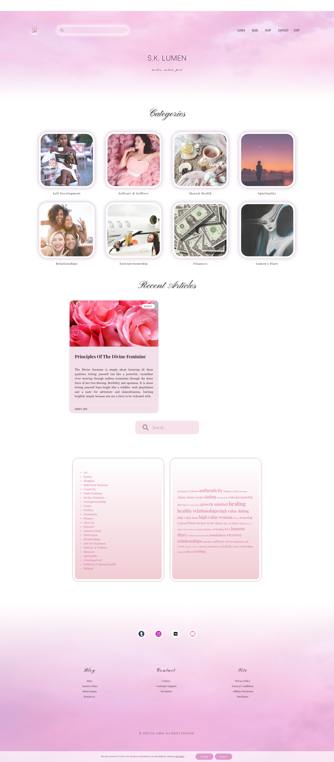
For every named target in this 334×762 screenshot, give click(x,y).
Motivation (90, 535)
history (236, 518)
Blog (255, 30)
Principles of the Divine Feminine (110, 356)
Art (86, 472)
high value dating (234, 511)
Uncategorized (93, 560)
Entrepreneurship (134, 263)
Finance (89, 518)
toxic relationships (243, 546)
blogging (243, 491)
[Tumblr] (141, 634)
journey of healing (214, 529)
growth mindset (214, 504)
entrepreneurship (241, 497)
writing (200, 551)
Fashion (88, 510)
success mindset (208, 546)
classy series (195, 497)
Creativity (90, 489)
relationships (189, 541)
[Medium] (175, 634)
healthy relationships (198, 511)
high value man (187, 517)
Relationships (67, 263)
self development (234, 541)
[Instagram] (158, 634)
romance (208, 541)
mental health (200, 193)
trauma (180, 552)
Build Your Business (96, 485)
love (227, 529)
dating (210, 496)
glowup (181, 504)
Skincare (89, 552)
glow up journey (193, 505)
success (195, 546)
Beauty (88, 476)
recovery (234, 534)
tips (219, 546)
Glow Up (89, 522)
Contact (283, 30)
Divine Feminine (94, 497)
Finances (200, 263)
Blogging (89, 481)
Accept (204, 756)
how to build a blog (234, 523)
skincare (188, 546)
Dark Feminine (93, 493)
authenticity (211, 490)
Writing (88, 568)
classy (181, 497)
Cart (297, 30)
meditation (192, 535)
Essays (88, 506)
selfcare (218, 541)
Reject (223, 756)
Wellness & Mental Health (100, 564)
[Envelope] (192, 634)
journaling (198, 529)
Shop (268, 30)
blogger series (231, 491)
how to (194, 522)
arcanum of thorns (187, 491)
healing (237, 503)
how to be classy (212, 523)
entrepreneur (222, 497)
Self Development (67, 193)
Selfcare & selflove (133, 193)
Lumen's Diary (267, 263)
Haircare (89, 526)
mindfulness (217, 535)
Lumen (241, 30)
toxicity (227, 546)
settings (179, 756)
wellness (188, 551)
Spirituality (267, 193)
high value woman (215, 517)
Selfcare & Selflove (95, 547)
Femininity (90, 514)
